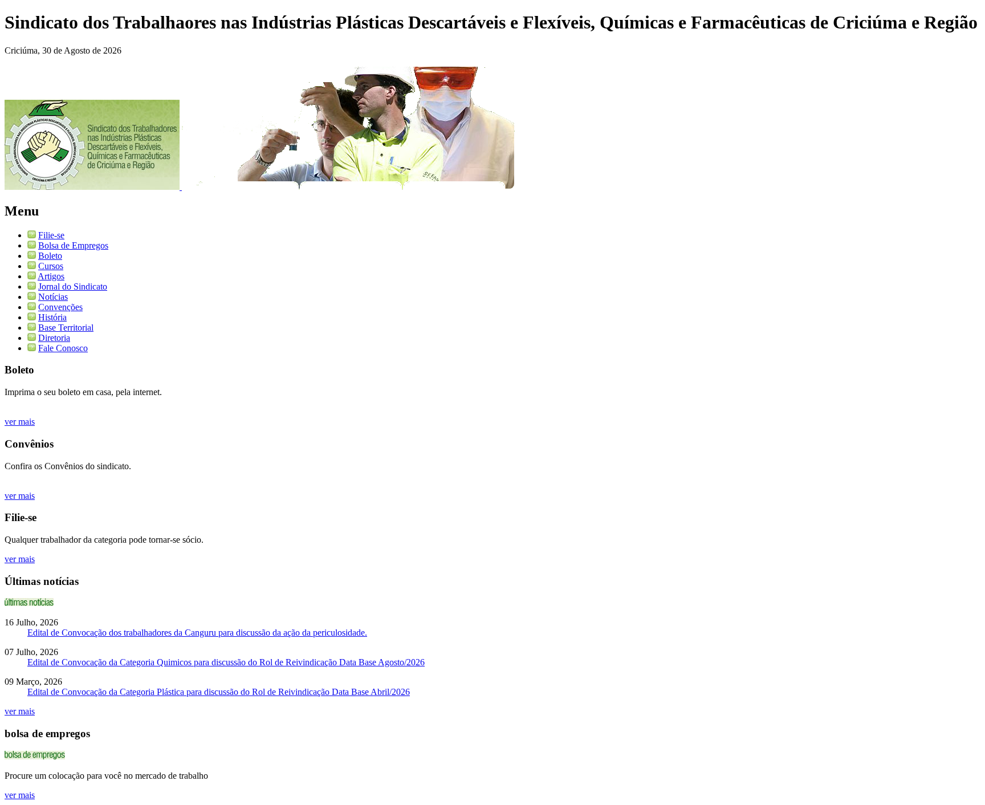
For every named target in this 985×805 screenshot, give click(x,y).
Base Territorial (65, 327)
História (52, 317)
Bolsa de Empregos (73, 245)
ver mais (20, 421)
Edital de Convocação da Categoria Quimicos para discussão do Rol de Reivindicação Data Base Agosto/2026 (226, 662)
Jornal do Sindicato (72, 286)
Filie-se (51, 235)
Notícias (53, 297)
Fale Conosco (63, 348)
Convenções (60, 307)
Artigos (51, 276)
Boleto (50, 256)
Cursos (50, 266)
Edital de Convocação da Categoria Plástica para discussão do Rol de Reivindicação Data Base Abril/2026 (218, 692)
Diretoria (54, 338)
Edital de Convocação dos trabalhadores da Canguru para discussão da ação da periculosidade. (197, 632)
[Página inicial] (93, 187)
